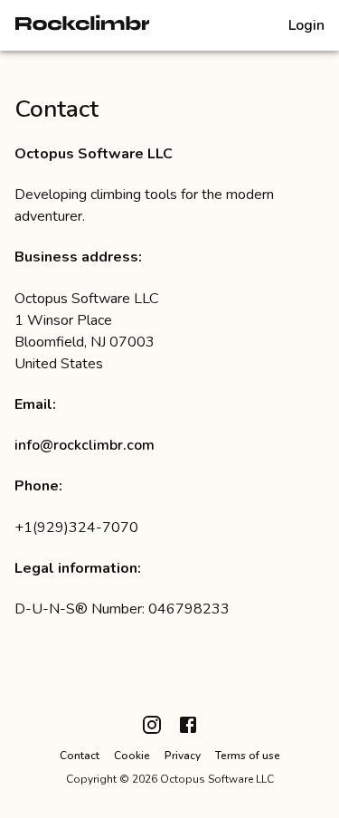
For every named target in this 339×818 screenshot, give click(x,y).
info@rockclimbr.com (84, 445)
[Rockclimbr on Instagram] (152, 732)
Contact (79, 755)
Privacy (183, 755)
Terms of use (247, 755)
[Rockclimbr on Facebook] (188, 732)
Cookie (132, 755)
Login (306, 25)
